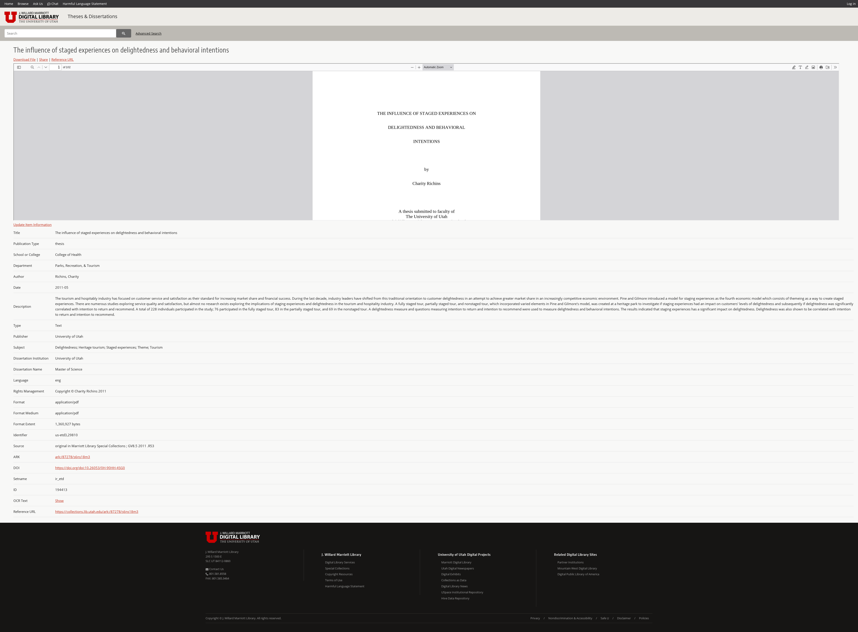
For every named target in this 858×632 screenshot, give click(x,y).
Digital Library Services (340, 562)
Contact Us (216, 569)
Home (8, 4)
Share (43, 59)
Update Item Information (32, 224)
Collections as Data (453, 580)
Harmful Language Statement (85, 4)
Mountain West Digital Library (577, 568)
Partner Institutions (570, 562)
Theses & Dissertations (92, 16)
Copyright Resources (339, 574)
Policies (644, 618)
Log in (851, 4)
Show (59, 500)
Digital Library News (454, 586)
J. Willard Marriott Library (222, 552)
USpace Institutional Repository (462, 592)
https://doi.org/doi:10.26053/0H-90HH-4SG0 (90, 468)
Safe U (605, 618)
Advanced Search (149, 33)
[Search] (123, 33)
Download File (24, 59)
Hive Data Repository (455, 598)
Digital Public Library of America (578, 574)
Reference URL (62, 59)
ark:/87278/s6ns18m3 (72, 457)
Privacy (535, 618)
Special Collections (337, 568)
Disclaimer (624, 618)
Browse (23, 4)
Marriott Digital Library (456, 562)
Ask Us (38, 4)
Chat (54, 4)
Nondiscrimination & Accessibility (570, 618)
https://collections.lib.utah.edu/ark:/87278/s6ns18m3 (96, 511)
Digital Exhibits (451, 574)
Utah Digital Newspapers (457, 568)
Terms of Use (333, 580)
